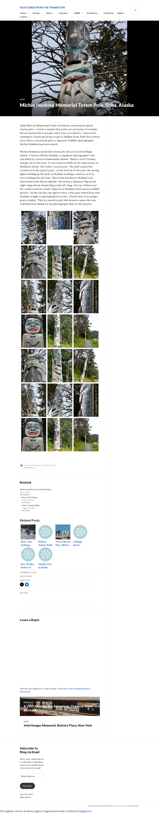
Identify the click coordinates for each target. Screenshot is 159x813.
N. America (92, 13)
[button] (34, 227)
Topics (23, 13)
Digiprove (85, 811)
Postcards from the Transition (42, 7)
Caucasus (63, 13)
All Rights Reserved (29, 467)
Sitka (22, 99)
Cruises (23, 17)
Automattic (134, 806)
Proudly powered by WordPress (100, 806)
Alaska (120, 13)
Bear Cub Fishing (29, 497)
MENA (77, 13)
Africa (49, 13)
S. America (108, 13)
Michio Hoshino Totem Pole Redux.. (36, 489)
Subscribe (27, 786)
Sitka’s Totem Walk (30, 505)
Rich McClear (26, 576)
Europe (36, 13)
